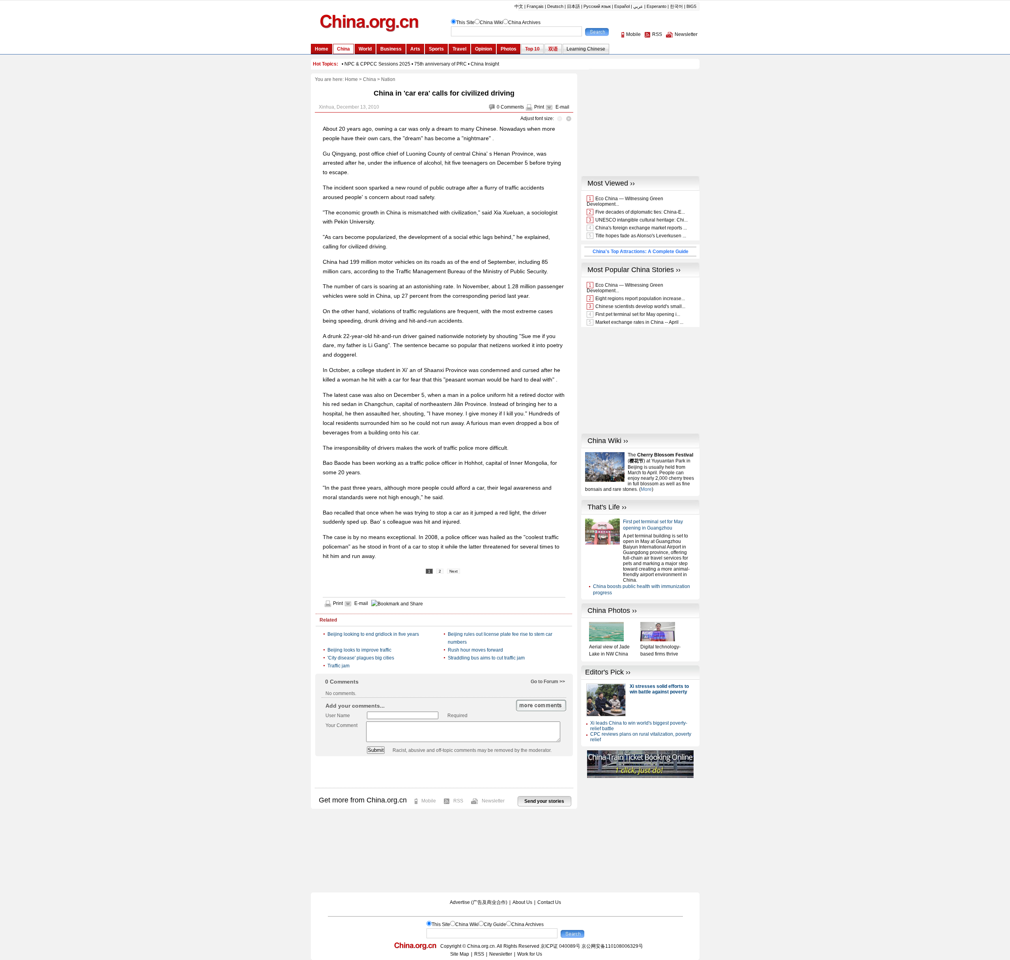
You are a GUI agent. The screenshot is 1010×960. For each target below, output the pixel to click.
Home (351, 79)
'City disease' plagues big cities (360, 658)
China (369, 79)
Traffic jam (338, 666)
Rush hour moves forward (475, 650)
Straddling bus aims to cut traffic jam (486, 658)
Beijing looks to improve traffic (359, 650)
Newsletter (493, 801)
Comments (512, 107)
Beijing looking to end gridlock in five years (373, 634)
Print (539, 107)
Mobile (428, 801)
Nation (388, 79)
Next (453, 571)
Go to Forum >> (548, 681)
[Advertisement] (444, 772)
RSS (458, 801)
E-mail (562, 107)
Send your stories (544, 801)
